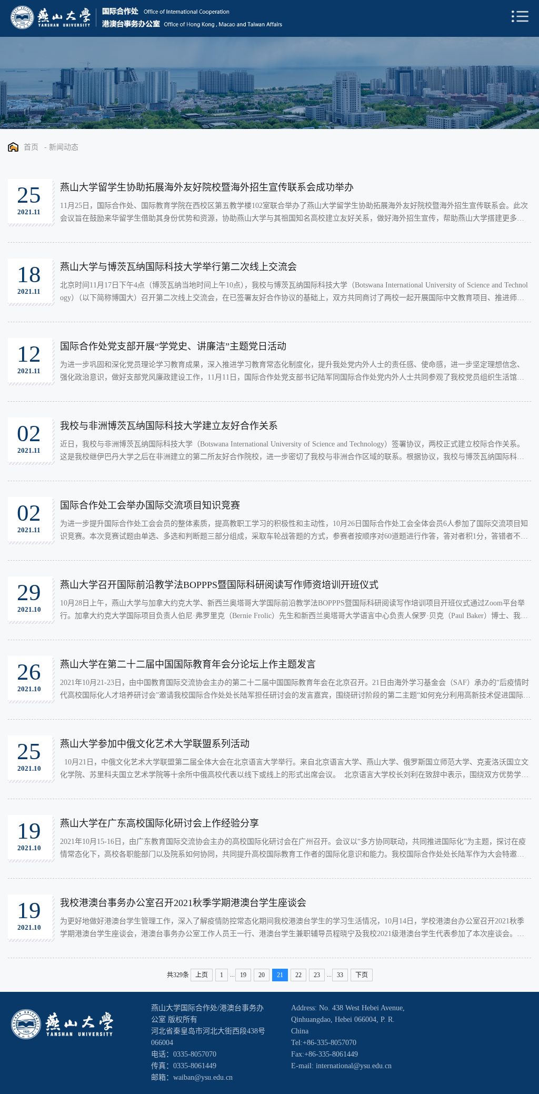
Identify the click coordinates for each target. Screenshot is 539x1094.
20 (261, 975)
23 (317, 975)
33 (340, 975)
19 (243, 975)
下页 (361, 975)
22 (298, 975)
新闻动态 (63, 147)
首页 (31, 147)
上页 (201, 975)
